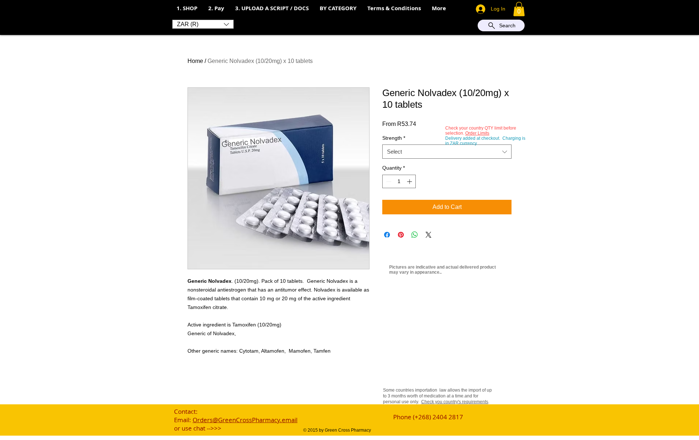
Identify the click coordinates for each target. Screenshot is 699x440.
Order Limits (477, 133)
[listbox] (203, 24)
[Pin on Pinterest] (400, 234)
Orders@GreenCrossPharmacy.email (245, 420)
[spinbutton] (399, 181)
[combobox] (447, 151)
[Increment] (410, 181)
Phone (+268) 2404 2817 (428, 417)
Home (195, 61)
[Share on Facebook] (387, 234)
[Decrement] (387, 181)
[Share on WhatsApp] (414, 234)
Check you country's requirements (454, 401)
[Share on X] (428, 234)
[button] (216, 8)
